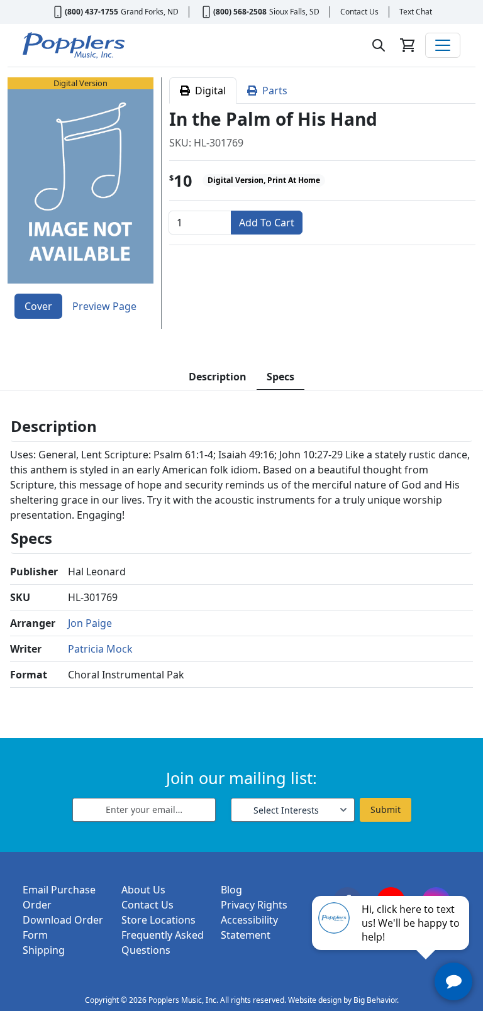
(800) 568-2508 (240, 11)
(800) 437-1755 (91, 11)
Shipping (44, 950)
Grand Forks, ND (150, 11)
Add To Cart (266, 222)
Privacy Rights (254, 905)
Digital (208, 90)
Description (218, 377)
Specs (280, 377)
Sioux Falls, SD (294, 11)
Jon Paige (90, 623)
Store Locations (158, 920)
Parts (272, 90)
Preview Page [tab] (104, 306)
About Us (143, 890)
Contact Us (359, 11)
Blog (231, 890)
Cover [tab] (38, 306)
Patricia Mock (100, 649)
